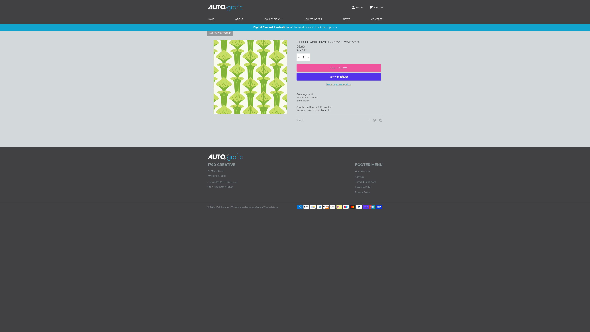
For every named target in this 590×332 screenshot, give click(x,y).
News (346, 19)
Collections (272, 19)
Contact (377, 19)
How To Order (363, 171)
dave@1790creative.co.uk (224, 182)
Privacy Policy (362, 192)
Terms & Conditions (365, 182)
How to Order (313, 19)
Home (210, 19)
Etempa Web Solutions (266, 207)
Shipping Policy (363, 187)
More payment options (338, 84)
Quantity (301, 50)
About (239, 19)
